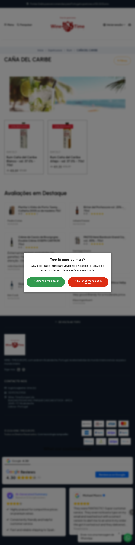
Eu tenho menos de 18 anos (89, 282)
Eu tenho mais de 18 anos (47, 282)
